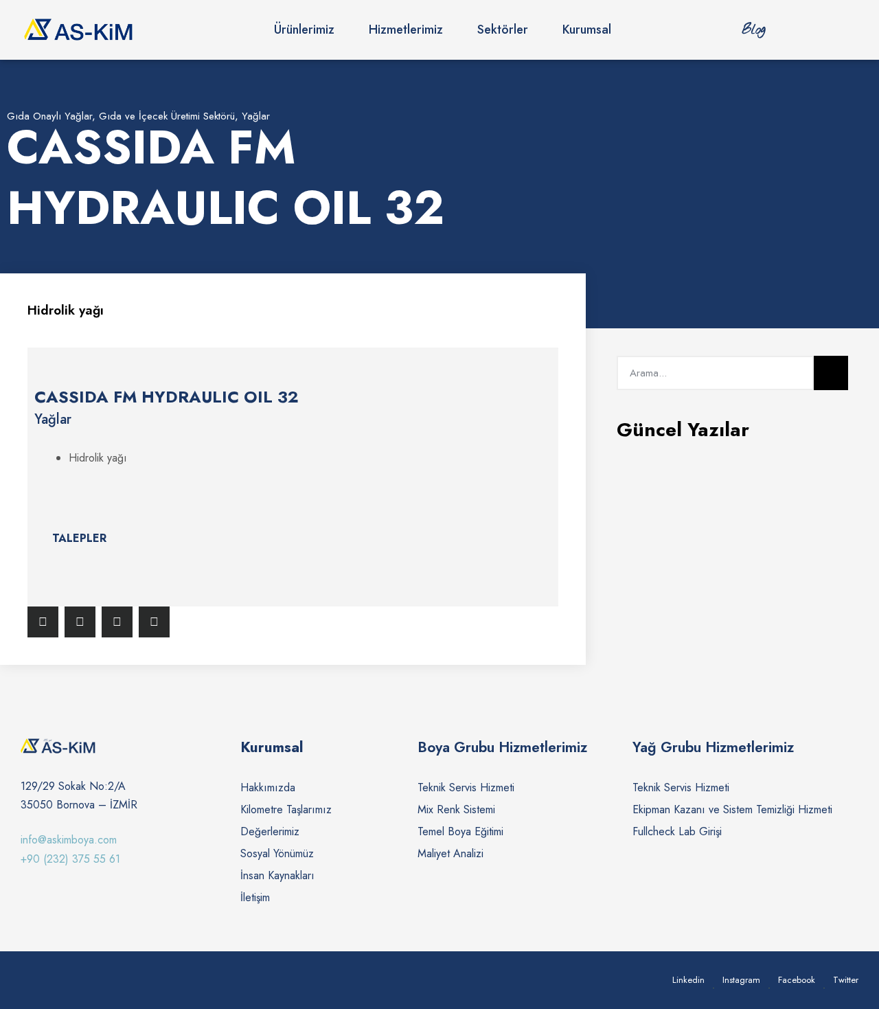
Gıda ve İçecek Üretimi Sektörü (167, 116)
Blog (754, 30)
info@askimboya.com (69, 840)
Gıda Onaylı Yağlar (49, 116)
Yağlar (256, 116)
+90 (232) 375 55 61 (70, 859)
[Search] (831, 373)
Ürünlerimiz (304, 29)
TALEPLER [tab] (79, 538)
